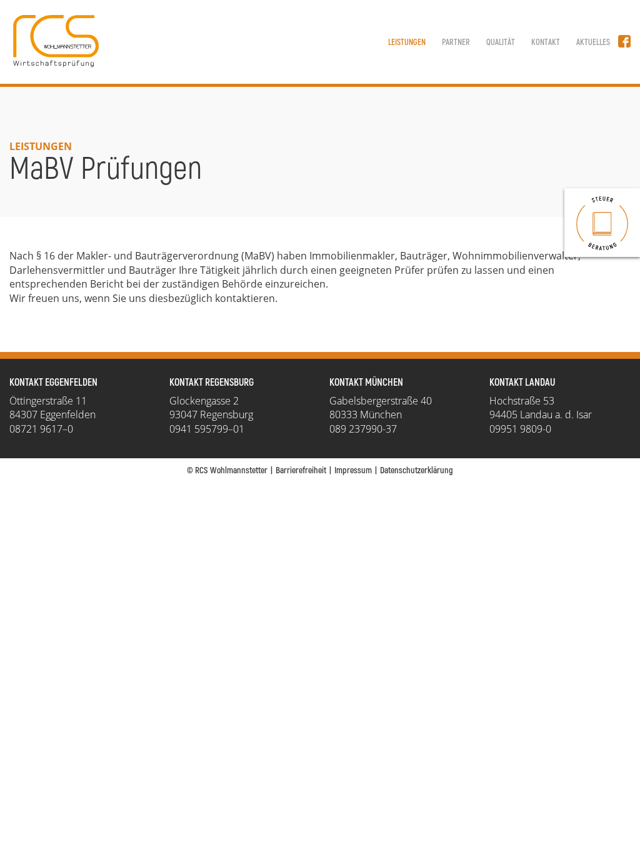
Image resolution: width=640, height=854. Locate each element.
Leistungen (407, 43)
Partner (456, 43)
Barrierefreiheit (301, 470)
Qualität (500, 43)
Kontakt (545, 43)
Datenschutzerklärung (416, 470)
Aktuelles (593, 43)
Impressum (353, 470)
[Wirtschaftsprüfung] (602, 222)
